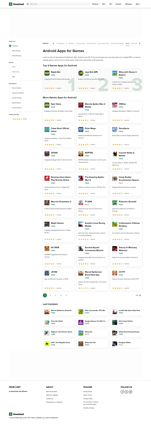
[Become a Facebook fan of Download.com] (122, 391)
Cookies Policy (88, 399)
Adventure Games (18, 93)
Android (118, 4)
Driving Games (17, 108)
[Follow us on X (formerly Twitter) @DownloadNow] (126, 391)
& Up (25, 119)
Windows (95, 4)
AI (66, 43)
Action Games (16, 88)
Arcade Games (17, 98)
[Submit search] (27, 4)
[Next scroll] (139, 43)
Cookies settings (88, 408)
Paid (13, 77)
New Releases (16, 56)
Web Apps (128, 4)
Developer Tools (91, 43)
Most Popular (16, 51)
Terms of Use (87, 395)
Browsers (71, 43)
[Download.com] (16, 4)
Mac (103, 4)
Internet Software (136, 43)
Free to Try (15, 72)
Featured (15, 46)
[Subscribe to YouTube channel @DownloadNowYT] (130, 391)
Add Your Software (52, 395)
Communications (80, 43)
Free (13, 67)
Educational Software (103, 43)
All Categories (61, 43)
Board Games (16, 103)
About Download (51, 391)
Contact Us (49, 399)
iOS (110, 4)
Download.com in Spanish (54, 402)
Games (127, 43)
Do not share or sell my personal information (90, 403)
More (137, 4)
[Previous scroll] (53, 43)
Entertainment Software (117, 43)
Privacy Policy (87, 391)
